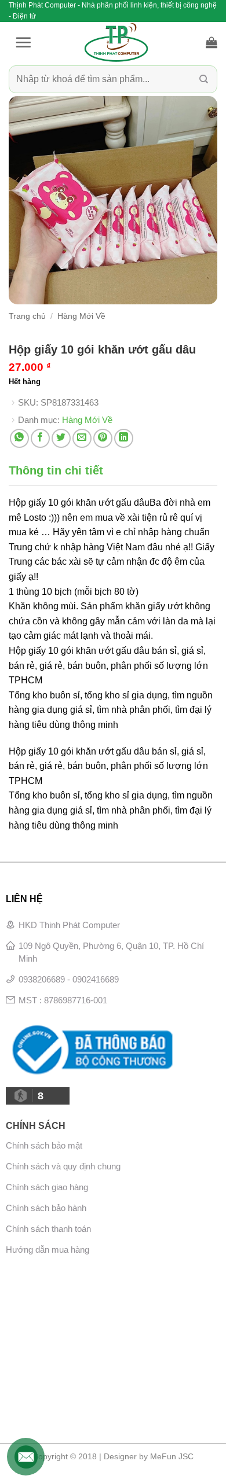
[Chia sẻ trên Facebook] (40, 438)
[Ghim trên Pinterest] (102, 438)
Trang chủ (27, 316)
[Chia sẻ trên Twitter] (61, 438)
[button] (23, 42)
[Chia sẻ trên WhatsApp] (19, 438)
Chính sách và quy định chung (63, 1166)
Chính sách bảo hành (46, 1208)
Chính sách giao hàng (47, 1187)
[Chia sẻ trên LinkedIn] (123, 438)
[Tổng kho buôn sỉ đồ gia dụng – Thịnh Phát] (116, 42)
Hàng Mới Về (81, 316)
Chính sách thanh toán (48, 1229)
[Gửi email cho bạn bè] (82, 438)
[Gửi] (203, 79)
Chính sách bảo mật (44, 1145)
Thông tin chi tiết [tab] (56, 470)
